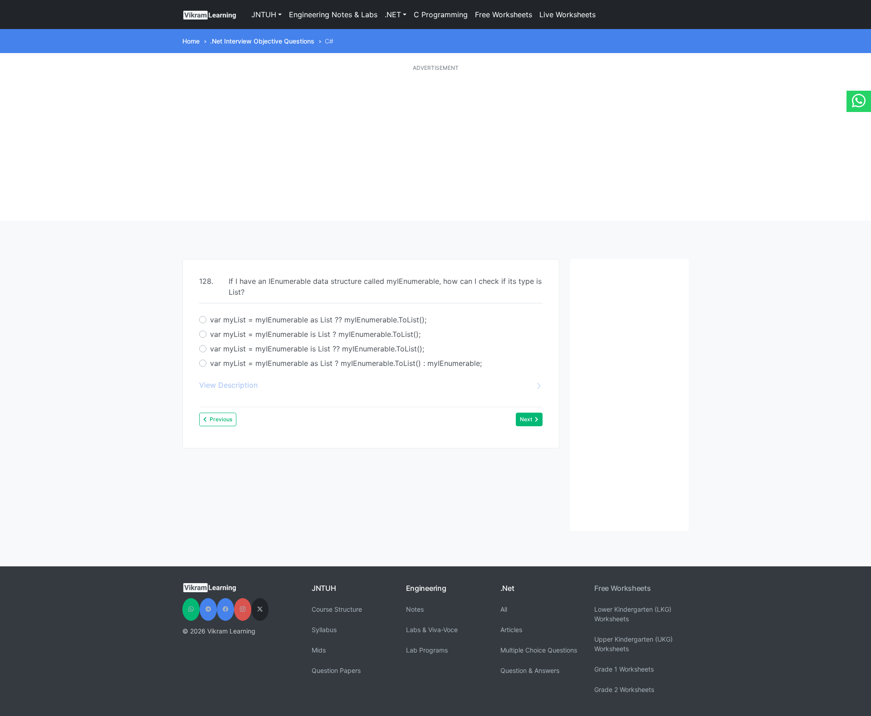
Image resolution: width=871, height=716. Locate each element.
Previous (221, 419)
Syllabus (324, 629)
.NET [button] (393, 14)
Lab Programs (427, 650)
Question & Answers (529, 670)
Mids (319, 650)
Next (526, 419)
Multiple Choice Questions (538, 650)
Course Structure (337, 609)
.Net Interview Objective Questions (262, 41)
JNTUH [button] (263, 14)
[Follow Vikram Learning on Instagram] (242, 609)
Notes (415, 609)
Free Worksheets (503, 14)
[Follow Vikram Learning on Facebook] (225, 609)
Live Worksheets (567, 14)
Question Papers (336, 670)
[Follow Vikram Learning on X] (260, 609)
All (503, 609)
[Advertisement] (435, 146)
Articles (511, 629)
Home (191, 41)
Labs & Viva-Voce (432, 629)
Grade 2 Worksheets (624, 689)
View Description (228, 385)
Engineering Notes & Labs (333, 14)
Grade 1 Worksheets (624, 669)
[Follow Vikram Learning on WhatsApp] (191, 609)
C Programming (441, 14)
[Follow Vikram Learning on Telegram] (208, 609)
